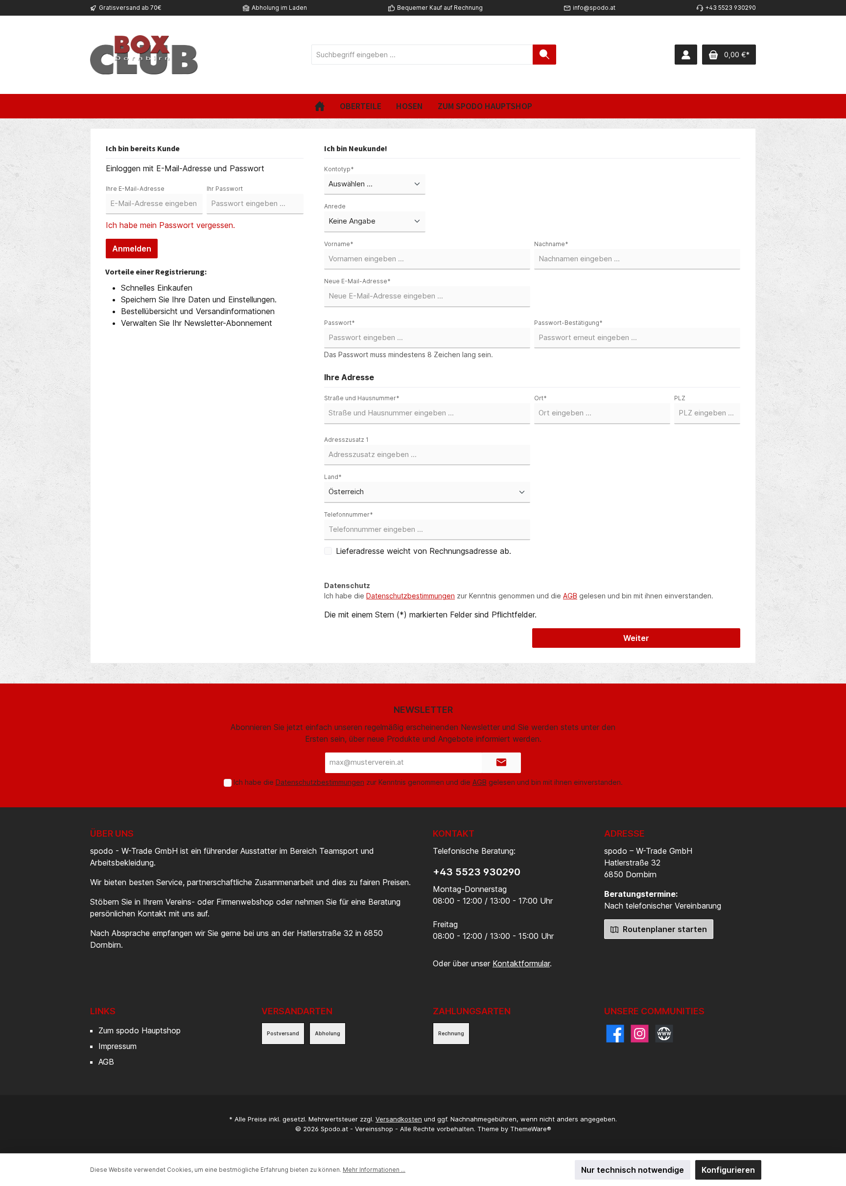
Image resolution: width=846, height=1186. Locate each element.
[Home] (319, 106)
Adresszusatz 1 (346, 439)
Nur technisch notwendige (632, 1170)
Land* (333, 476)
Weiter (636, 638)
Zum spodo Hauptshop (139, 1030)
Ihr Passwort (225, 188)
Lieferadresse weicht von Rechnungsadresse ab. (423, 551)
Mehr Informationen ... (374, 1169)
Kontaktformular (521, 963)
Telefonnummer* (348, 514)
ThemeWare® (530, 1129)
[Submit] (501, 763)
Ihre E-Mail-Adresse (135, 188)
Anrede (335, 206)
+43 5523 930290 (476, 872)
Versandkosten (399, 1119)
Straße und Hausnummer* (362, 398)
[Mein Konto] (686, 55)
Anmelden (131, 248)
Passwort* (339, 322)
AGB (570, 596)
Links (103, 1011)
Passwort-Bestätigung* (568, 322)
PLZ (679, 398)
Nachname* (551, 244)
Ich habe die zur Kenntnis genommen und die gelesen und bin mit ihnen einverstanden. (518, 596)
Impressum (117, 1046)
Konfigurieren (728, 1170)
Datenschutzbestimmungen (410, 596)
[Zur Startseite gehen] (144, 54)
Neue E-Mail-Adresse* (357, 281)
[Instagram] (640, 1034)
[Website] (664, 1034)
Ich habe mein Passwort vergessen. (170, 225)
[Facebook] (615, 1034)
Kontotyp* (339, 169)
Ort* (540, 398)
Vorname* (338, 244)
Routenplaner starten (664, 929)
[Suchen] (544, 55)
